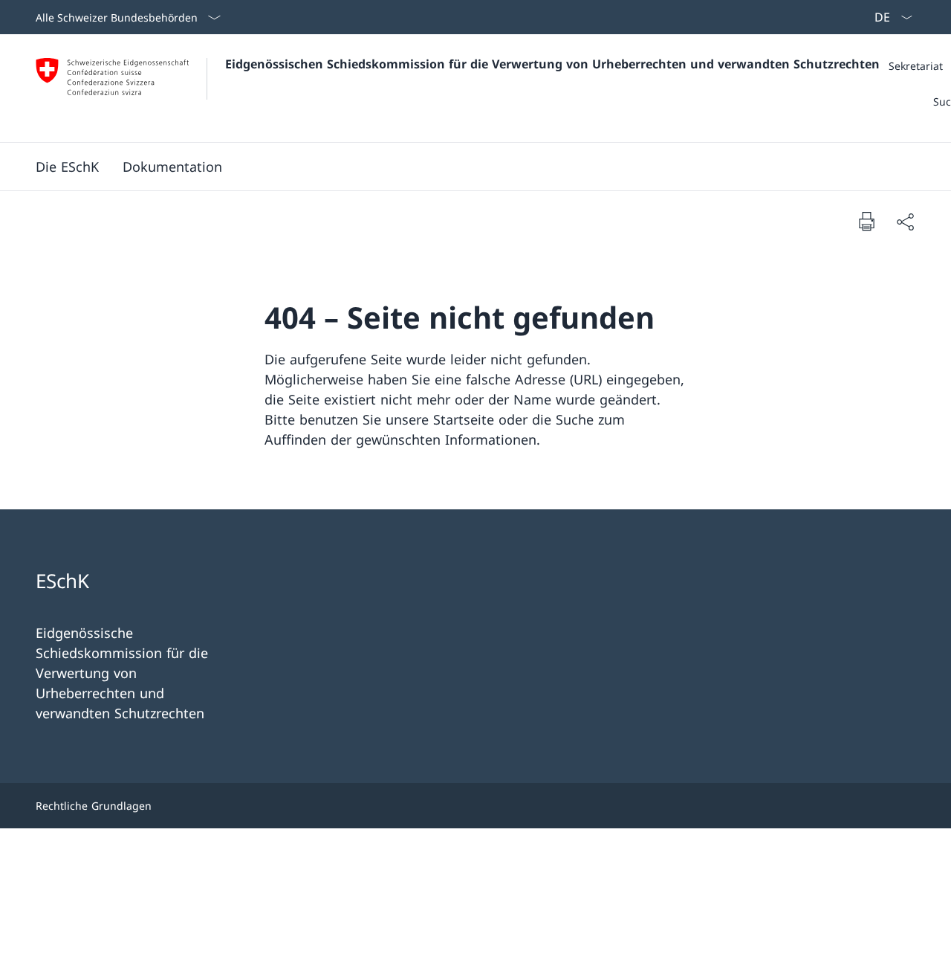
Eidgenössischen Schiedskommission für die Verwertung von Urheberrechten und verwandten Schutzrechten (552, 64)
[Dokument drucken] (866, 221)
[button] (67, 166)
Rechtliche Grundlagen (94, 806)
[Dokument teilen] (905, 221)
